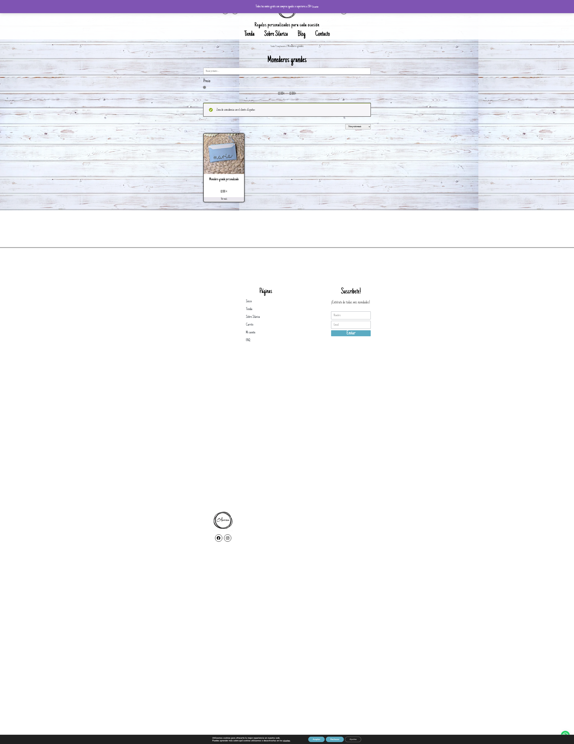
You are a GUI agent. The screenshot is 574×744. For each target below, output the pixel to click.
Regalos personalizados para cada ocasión (287, 25)
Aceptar (316, 739)
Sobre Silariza (276, 34)
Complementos (281, 46)
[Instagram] (227, 538)
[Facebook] (218, 538)
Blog (302, 34)
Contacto (322, 34)
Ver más (224, 199)
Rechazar (334, 739)
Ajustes (353, 739)
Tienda (249, 34)
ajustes (286, 740)
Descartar (315, 6)
